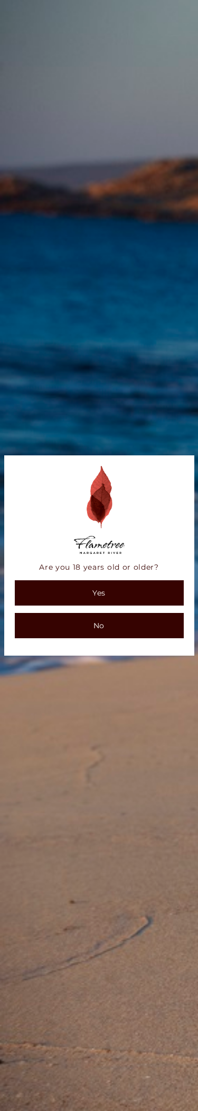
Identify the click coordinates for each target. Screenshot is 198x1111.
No (99, 625)
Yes (99, 593)
